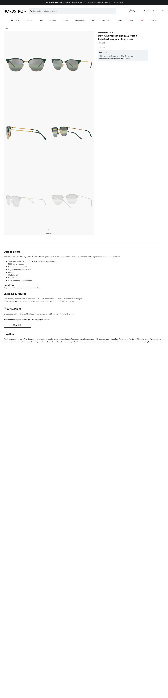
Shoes (65, 20)
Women (29, 20)
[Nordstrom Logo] (15, 11)
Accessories (80, 20)
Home (119, 20)
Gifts (131, 20)
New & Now (14, 20)
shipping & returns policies (63, 301)
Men (41, 20)
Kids (93, 20)
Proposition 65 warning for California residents (22, 287)
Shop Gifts (17, 325)
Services (154, 20)
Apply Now (118, 2)
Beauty (53, 20)
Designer (106, 20)
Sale (141, 20)
